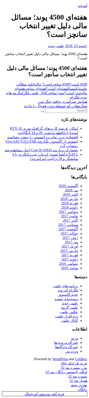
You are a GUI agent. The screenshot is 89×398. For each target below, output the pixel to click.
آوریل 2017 (70, 246)
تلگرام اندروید (68, 290)
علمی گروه (69, 307)
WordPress (60, 359)
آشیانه (82, 6)
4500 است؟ (78, 84)
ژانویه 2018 (69, 207)
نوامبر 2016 (69, 268)
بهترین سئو (79, 385)
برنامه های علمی (65, 286)
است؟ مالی (44, 84)
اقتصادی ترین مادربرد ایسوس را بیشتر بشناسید (42, 137)
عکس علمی (69, 312)
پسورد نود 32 (77, 376)
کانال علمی (69, 320)
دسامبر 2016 (68, 264)
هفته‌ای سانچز (35, 89)
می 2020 (71, 190)
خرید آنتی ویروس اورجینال (45, 394)
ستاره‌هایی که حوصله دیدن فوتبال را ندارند (55, 106)
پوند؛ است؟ (73, 93)
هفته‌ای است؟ (56, 89)
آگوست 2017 (68, 229)
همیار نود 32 (78, 381)
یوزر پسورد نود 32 (74, 368)
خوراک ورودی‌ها (66, 343)
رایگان (82, 389)
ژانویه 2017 (69, 259)
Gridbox (81, 359)
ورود (74, 338)
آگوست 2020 (68, 186)
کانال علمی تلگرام (33, 93)
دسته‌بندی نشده (66, 299)
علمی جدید (56, 46)
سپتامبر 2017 (68, 225)
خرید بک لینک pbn (74, 363)
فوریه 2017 (69, 255)
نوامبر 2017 (69, 216)
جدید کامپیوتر (68, 295)
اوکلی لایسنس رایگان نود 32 (66, 372)
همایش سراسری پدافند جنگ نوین (62, 102)
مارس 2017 (69, 251)
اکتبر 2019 (70, 194)
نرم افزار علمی (66, 316)
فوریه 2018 (69, 203)
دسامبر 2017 (68, 212)
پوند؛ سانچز (55, 93)
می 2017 (71, 242)
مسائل (71, 89)
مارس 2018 (69, 199)
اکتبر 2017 (70, 220)
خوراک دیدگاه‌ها (66, 347)
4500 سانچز (60, 84)
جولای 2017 (69, 233)
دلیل (78, 89)
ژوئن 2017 (70, 238)
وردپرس (71, 351)
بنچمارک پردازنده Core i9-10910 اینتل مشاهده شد (41, 150)
